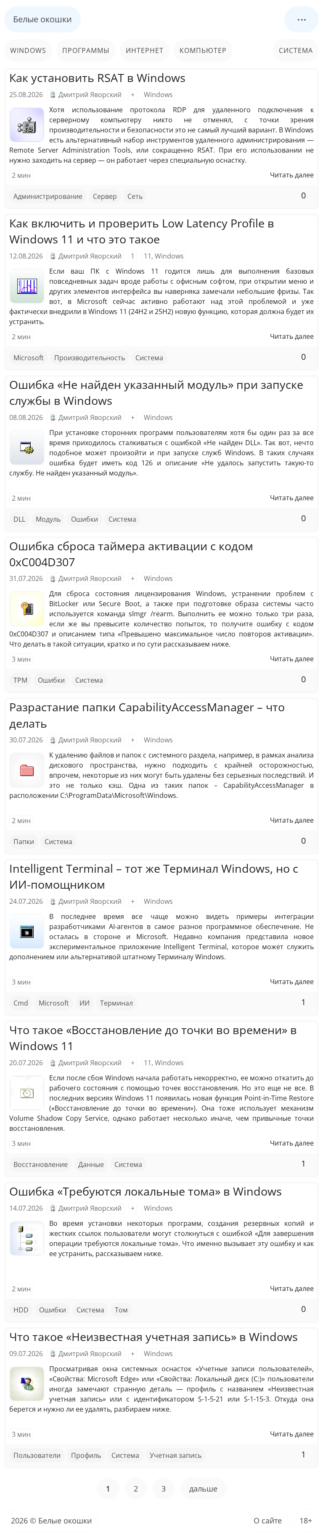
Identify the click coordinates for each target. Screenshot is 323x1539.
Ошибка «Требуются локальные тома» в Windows (145, 1191)
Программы (86, 50)
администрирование (47, 196)
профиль (86, 1455)
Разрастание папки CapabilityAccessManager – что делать (147, 715)
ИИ (84, 1003)
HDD (21, 1310)
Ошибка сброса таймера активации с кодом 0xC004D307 (131, 554)
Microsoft (28, 357)
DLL (19, 519)
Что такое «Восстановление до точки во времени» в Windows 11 (153, 1037)
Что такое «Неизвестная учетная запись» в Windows (153, 1336)
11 (147, 256)
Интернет (145, 50)
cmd (20, 1003)
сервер (105, 196)
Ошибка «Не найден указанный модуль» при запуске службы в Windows (156, 392)
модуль (48, 519)
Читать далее (292, 175)
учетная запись (175, 1455)
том (121, 1310)
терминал (116, 1003)
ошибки (84, 519)
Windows (28, 50)
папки (23, 841)
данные (91, 1164)
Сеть (135, 196)
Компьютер (203, 50)
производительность (89, 357)
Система (296, 50)
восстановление (40, 1164)
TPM (20, 680)
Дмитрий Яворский (90, 94)
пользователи (37, 1455)
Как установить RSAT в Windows (97, 77)
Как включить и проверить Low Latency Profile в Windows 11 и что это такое (141, 231)
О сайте (268, 1520)
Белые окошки (42, 19)
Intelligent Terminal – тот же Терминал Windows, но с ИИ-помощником (153, 876)
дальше (203, 1489)
